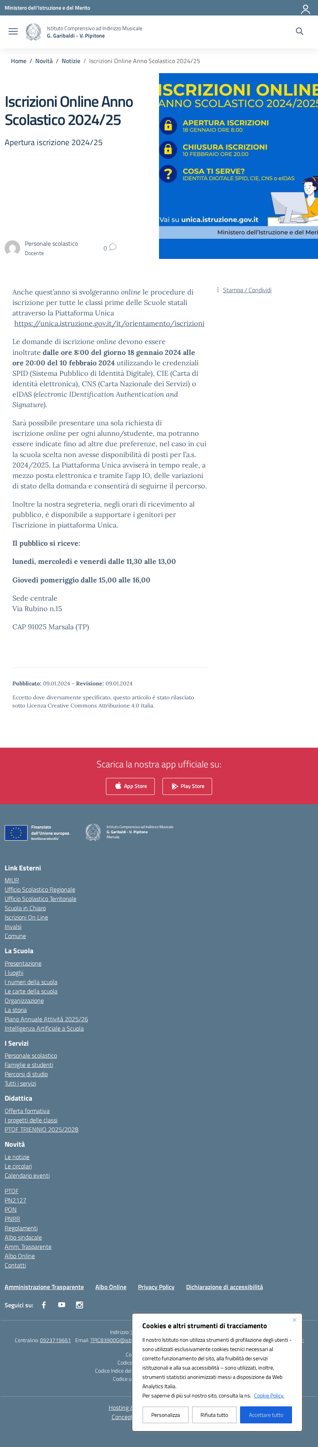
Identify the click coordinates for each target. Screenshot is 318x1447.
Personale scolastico (31, 1055)
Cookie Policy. (269, 1395)
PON (11, 1209)
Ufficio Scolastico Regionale (40, 889)
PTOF (12, 1190)
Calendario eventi (27, 1175)
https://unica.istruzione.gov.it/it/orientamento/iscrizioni (109, 323)
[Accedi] (306, 7)
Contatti (15, 1265)
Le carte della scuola (31, 991)
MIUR (12, 880)
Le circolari (18, 1166)
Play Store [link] (192, 785)
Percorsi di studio (26, 1074)
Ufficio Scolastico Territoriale (40, 898)
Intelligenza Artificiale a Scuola (44, 1028)
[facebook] (43, 1305)
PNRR (12, 1218)
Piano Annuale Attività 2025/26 (46, 1019)
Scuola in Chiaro (25, 908)
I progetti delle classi (31, 1120)
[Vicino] (294, 1319)
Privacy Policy (156, 1286)
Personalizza (165, 1415)
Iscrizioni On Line (26, 917)
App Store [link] (135, 785)
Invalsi (13, 926)
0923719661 (55, 1340)
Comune (15, 935)
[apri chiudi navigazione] (13, 32)
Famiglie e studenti (29, 1064)
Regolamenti (21, 1228)
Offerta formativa (27, 1110)
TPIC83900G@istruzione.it (120, 1340)
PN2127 (15, 1200)
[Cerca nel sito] (300, 32)
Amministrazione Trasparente (44, 1286)
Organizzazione (24, 1000)
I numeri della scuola (31, 981)
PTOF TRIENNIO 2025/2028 (41, 1129)
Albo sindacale (23, 1237)
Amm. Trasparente (28, 1246)
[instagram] (79, 1305)
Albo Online (20, 1255)
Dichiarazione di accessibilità (224, 1286)
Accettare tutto (266, 1415)
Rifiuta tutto (214, 1415)
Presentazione (23, 963)
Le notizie (17, 1156)
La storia (16, 1009)
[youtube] (61, 1305)
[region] (217, 1372)
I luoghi (14, 972)
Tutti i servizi (20, 1083)
